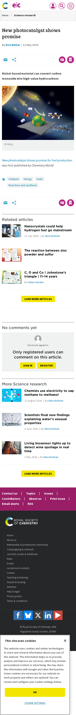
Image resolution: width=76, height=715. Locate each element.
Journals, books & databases (22, 554)
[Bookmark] (70, 59)
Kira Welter (13, 45)
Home (10, 535)
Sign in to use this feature (55, 51)
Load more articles (38, 299)
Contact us (10, 493)
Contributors (11, 499)
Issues (48, 493)
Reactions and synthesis (23, 185)
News (5, 15)
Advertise (11, 587)
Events (10, 563)
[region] (35, 675)
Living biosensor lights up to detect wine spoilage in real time (47, 447)
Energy (28, 179)
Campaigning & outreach (20, 549)
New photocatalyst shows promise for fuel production (37, 160)
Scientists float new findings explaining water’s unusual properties (47, 419)
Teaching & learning (17, 577)
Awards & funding (16, 582)
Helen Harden (36, 282)
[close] (73, 51)
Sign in (27, 365)
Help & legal (13, 591)
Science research (25, 15)
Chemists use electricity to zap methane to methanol (49, 393)
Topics (30, 493)
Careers (11, 572)
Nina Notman (52, 236)
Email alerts (10, 504)
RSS (30, 504)
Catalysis (14, 179)
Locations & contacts (18, 568)
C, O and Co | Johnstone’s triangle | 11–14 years (45, 274)
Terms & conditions (17, 601)
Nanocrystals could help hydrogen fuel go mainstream (48, 228)
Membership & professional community (27, 544)
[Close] (65, 640)
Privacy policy (14, 596)
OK (35, 692)
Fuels (40, 179)
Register (46, 365)
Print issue (57, 499)
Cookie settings (35, 703)
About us (35, 499)
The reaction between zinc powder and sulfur (45, 252)
